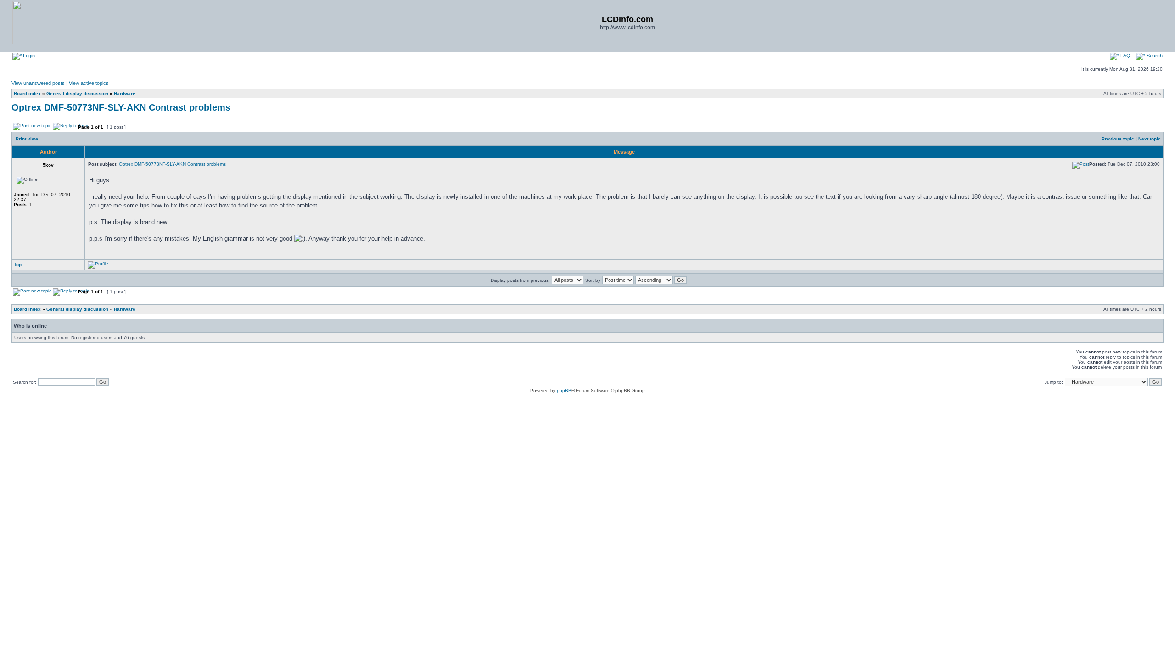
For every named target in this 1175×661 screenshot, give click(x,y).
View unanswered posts (38, 83)
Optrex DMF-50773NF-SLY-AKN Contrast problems (120, 107)
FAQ (1124, 55)
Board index (27, 93)
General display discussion (77, 93)
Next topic (1149, 138)
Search (1154, 55)
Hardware (124, 93)
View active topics (89, 83)
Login (28, 55)
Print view (27, 138)
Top (18, 264)
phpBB (564, 390)
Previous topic (1118, 138)
